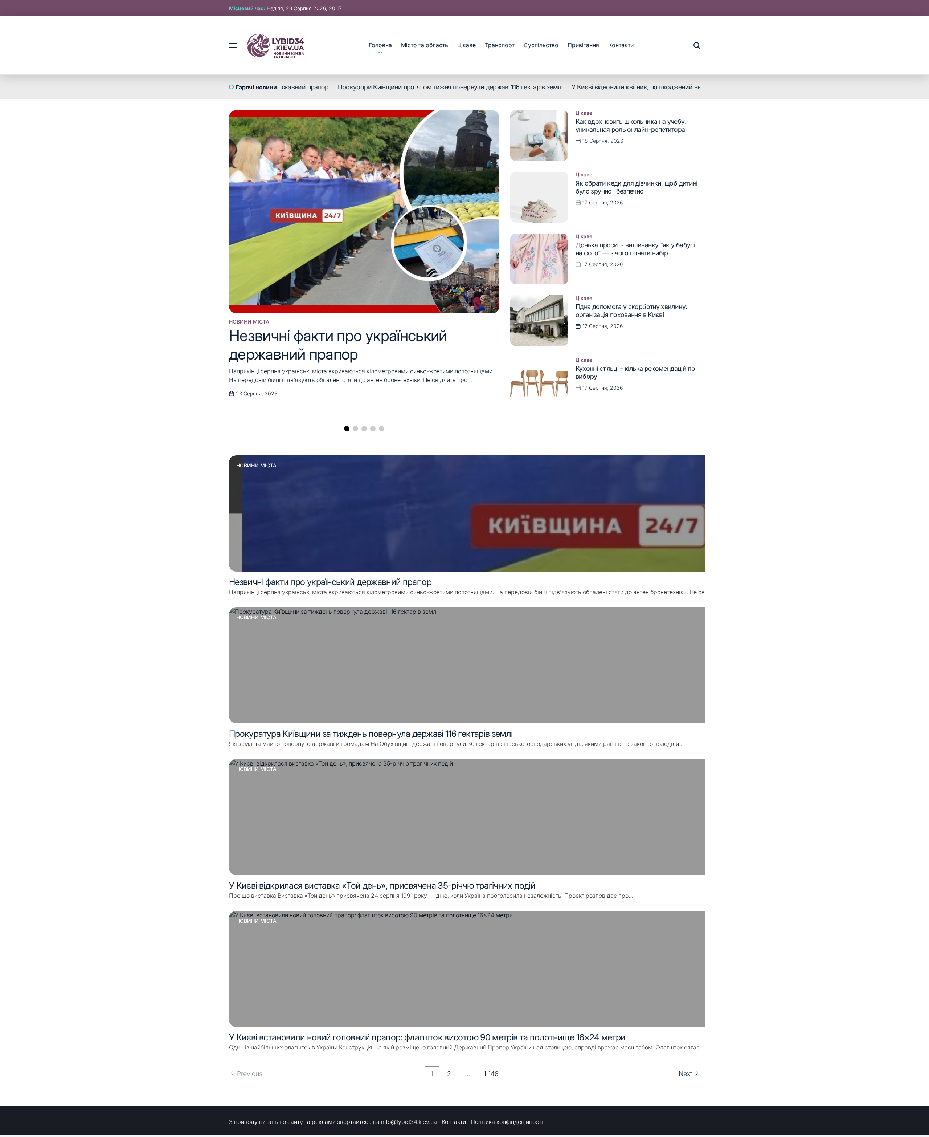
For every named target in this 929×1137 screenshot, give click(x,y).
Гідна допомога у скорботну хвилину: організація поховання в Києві (631, 310)
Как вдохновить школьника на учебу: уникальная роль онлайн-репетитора (631, 125)
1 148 (491, 1073)
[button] (346, 428)
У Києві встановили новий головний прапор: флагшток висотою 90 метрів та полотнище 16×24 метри (427, 1037)
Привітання (583, 45)
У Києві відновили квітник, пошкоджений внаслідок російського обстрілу (657, 87)
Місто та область (424, 45)
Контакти (621, 45)
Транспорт (500, 45)
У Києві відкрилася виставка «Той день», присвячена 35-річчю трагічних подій (382, 885)
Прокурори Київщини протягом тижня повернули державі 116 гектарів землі (427, 87)
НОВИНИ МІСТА (249, 322)
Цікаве (466, 45)
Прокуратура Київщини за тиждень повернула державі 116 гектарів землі (370, 733)
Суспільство (541, 45)
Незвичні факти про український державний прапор (338, 344)
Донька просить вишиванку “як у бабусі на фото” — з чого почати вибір (635, 249)
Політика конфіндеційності (507, 1121)
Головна (380, 45)
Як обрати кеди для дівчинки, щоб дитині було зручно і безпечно (636, 187)
